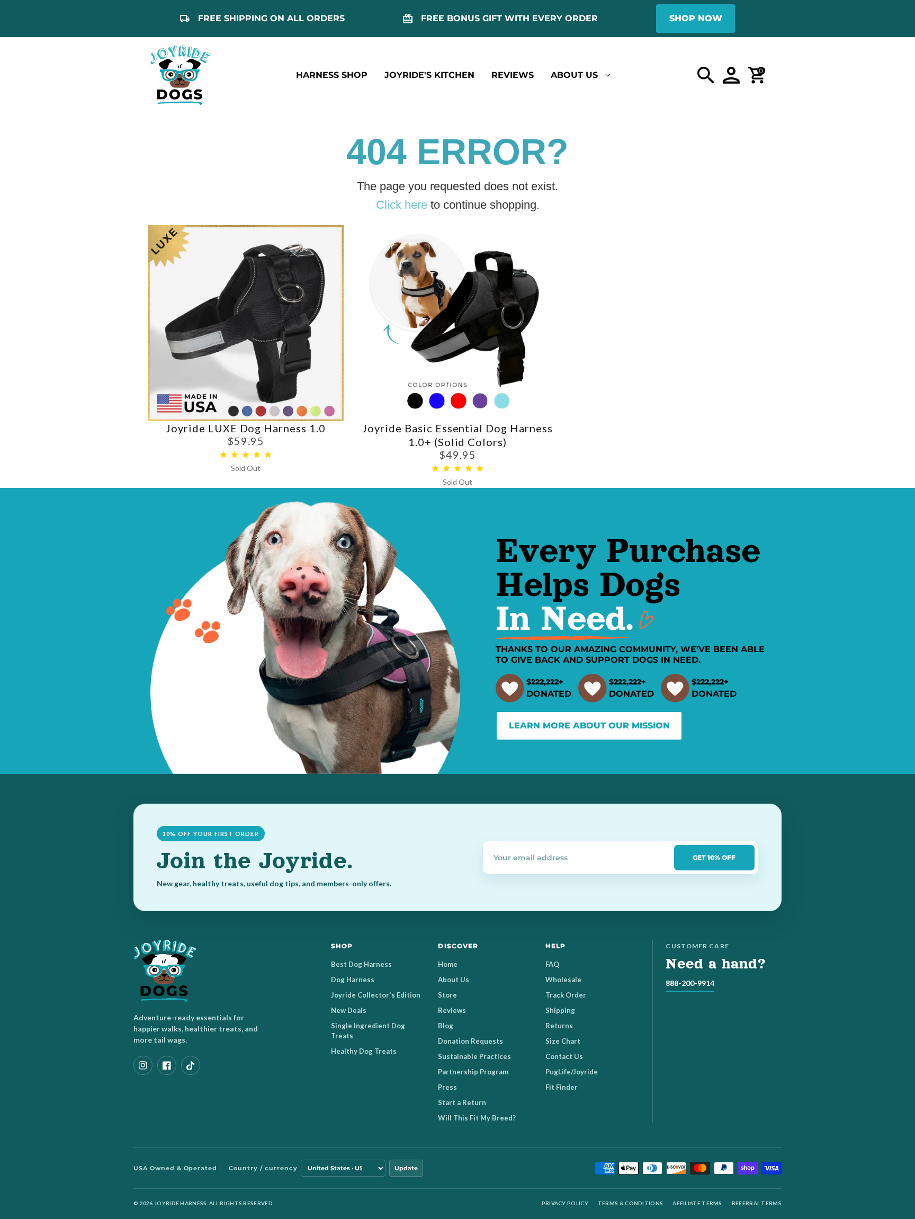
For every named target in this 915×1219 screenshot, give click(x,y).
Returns (559, 1025)
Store (447, 995)
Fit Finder (561, 1087)
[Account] (731, 75)
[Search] (705, 75)
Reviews (452, 1010)
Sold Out (246, 468)
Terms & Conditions (630, 1203)
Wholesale (563, 979)
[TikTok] (190, 1065)
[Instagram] (142, 1065)
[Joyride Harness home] (180, 75)
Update (406, 1168)
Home (447, 964)
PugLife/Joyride (571, 1071)
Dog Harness (352, 979)
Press (447, 1087)
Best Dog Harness (361, 964)
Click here (401, 204)
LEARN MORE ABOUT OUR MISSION (589, 725)
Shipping (560, 1010)
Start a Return (462, 1102)
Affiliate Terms (697, 1203)
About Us (453, 979)
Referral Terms (757, 1203)
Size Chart (562, 1041)
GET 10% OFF (714, 857)
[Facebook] (166, 1065)
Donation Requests (470, 1041)
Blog (445, 1025)
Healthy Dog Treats (364, 1051)
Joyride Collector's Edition (375, 995)
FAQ (552, 964)
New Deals (348, 1010)
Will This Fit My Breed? (477, 1118)
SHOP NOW (695, 18)
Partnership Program (473, 1071)
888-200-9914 (690, 982)
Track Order (565, 995)
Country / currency (263, 1168)
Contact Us (564, 1056)
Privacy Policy (565, 1203)
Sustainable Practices (474, 1056)
